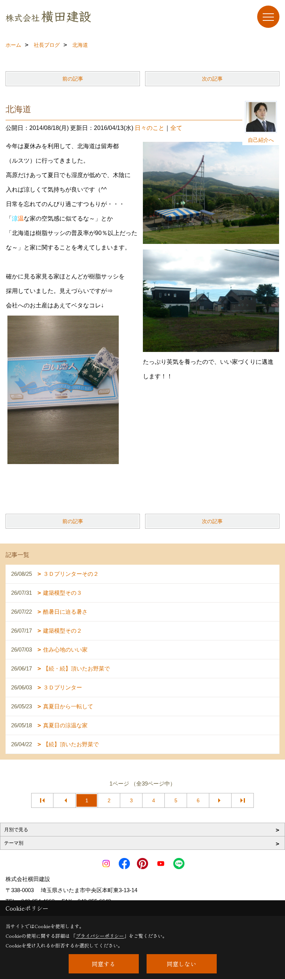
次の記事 (212, 79)
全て (176, 128)
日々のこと (149, 128)
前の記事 (72, 79)
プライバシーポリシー (100, 935)
